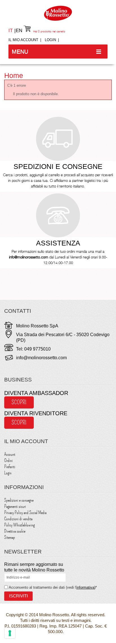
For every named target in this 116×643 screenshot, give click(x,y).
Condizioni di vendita (18, 519)
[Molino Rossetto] (58, 13)
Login (50, 40)
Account (9, 454)
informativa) (85, 587)
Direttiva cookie (14, 531)
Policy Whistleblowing (19, 525)
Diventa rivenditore (35, 413)
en (19, 30)
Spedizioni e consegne (19, 500)
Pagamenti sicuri (15, 506)
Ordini (8, 460)
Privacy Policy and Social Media (25, 512)
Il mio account (23, 40)
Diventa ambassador (36, 393)
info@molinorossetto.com (41, 357)
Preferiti (9, 467)
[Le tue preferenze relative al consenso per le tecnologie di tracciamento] (10, 633)
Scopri (19, 402)
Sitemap (9, 537)
